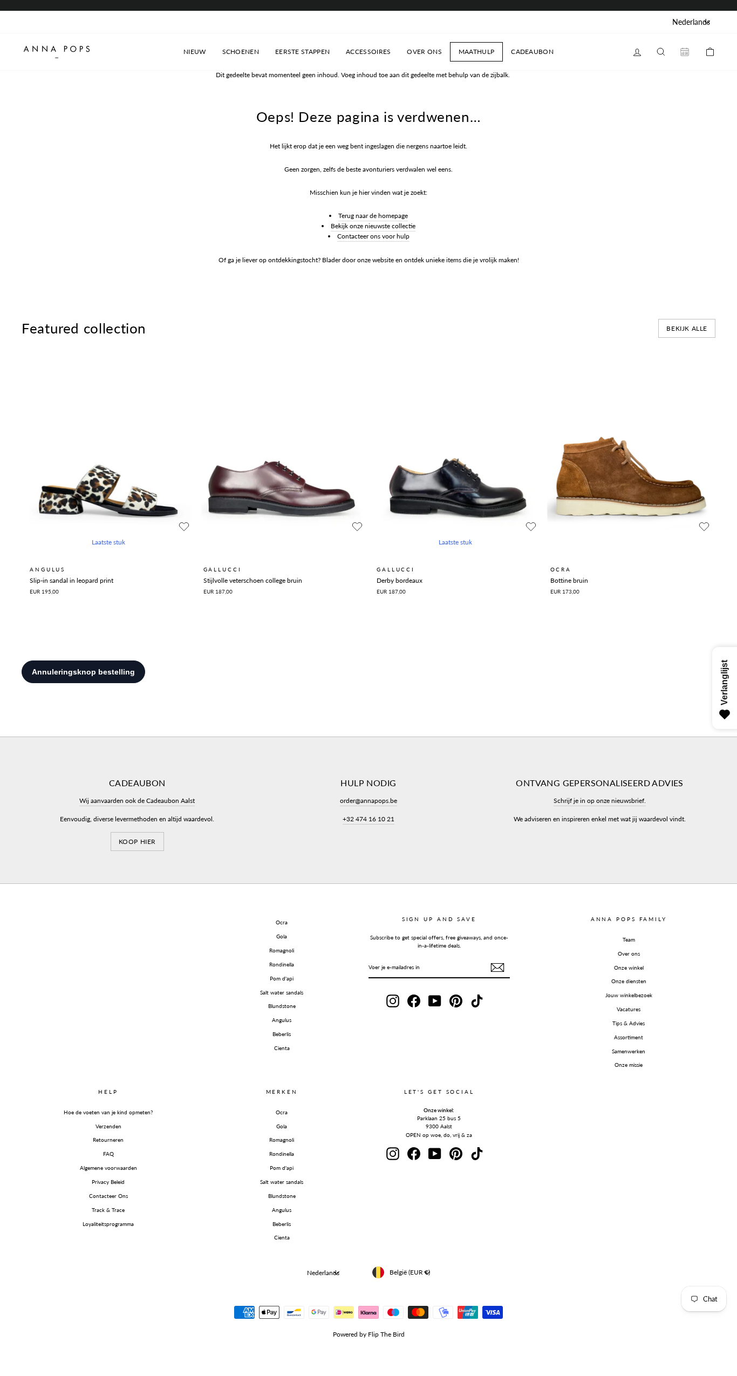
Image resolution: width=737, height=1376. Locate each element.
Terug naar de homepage (373, 216)
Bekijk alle (686, 328)
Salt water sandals (281, 992)
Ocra (282, 922)
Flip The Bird (386, 1334)
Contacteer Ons (108, 1196)
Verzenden (108, 1126)
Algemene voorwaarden (108, 1167)
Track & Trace (108, 1210)
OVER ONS (424, 51)
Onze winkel (629, 967)
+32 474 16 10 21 (368, 819)
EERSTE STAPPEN (302, 51)
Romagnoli (281, 950)
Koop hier (137, 841)
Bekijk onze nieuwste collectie (373, 226)
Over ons (629, 953)
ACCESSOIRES (368, 51)
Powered (345, 1334)
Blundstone (282, 1006)
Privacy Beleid (108, 1182)
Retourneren (108, 1139)
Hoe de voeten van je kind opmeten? (108, 1112)
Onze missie (629, 1064)
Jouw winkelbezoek (628, 995)
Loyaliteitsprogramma (108, 1224)
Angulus (281, 1020)
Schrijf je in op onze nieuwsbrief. (600, 800)
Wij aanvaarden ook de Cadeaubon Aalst (137, 800)
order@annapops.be (368, 800)
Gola (281, 936)
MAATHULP (476, 51)
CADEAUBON (532, 51)
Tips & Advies (628, 1023)
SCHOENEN (240, 51)
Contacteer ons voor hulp (373, 236)
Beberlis (281, 1034)
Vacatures (628, 1009)
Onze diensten (628, 981)
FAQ (108, 1153)
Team (629, 939)
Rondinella (281, 964)
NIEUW (194, 51)
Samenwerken (628, 1051)
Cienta (282, 1048)
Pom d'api (282, 978)
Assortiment (628, 1037)
